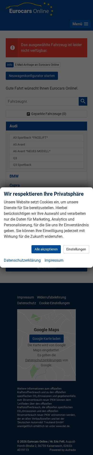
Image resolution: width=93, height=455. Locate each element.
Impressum (54, 260)
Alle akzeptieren (46, 249)
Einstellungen (76, 249)
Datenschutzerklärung (22, 260)
